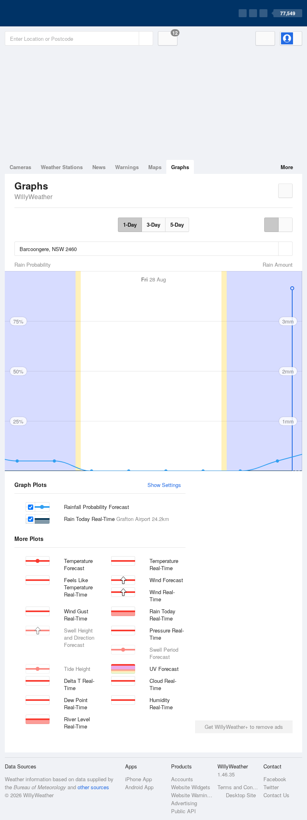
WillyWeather (33, 196)
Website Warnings (191, 795)
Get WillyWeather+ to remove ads (244, 726)
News (99, 167)
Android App (139, 787)
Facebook (274, 779)
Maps (154, 167)
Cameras (20, 167)
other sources (93, 787)
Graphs (180, 167)
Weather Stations (62, 167)
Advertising (184, 803)
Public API (183, 811)
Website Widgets (190, 787)
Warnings (127, 167)
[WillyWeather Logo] (42, 13)
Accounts (182, 779)
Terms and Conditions (238, 787)
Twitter (271, 787)
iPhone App (138, 779)
